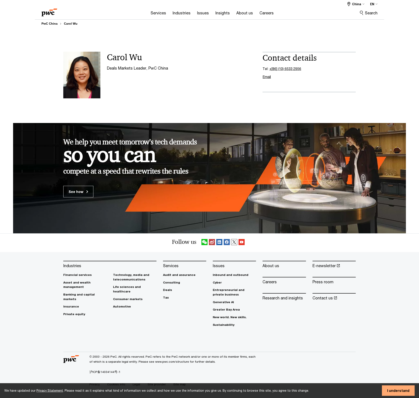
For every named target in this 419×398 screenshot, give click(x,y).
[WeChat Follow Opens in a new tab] (204, 243)
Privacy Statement (49, 390)
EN (372, 4)
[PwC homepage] (49, 11)
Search (371, 12)
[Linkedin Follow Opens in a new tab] (219, 243)
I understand (398, 390)
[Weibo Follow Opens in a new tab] (212, 243)
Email (267, 77)
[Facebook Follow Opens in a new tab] (227, 243)
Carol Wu (70, 23)
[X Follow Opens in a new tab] (234, 243)
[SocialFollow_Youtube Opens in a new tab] (242, 243)
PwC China (49, 23)
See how (76, 192)
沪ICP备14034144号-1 (104, 372)
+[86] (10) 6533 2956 (285, 69)
